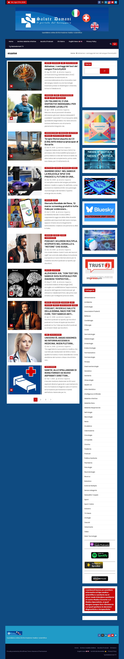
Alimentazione (89, 297)
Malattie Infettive (90, 398)
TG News (87, 513)
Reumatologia (66, 168)
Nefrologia (49, 135)
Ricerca (68, 135)
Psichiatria (88, 463)
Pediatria (57, 168)
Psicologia (88, 467)
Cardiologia (49, 95)
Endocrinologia (90, 348)
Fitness (56, 95)
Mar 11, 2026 (51, 212)
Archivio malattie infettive (26, 41)
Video (86, 532)
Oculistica (88, 426)
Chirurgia (87, 325)
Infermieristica (89, 389)
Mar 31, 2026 (51, 148)
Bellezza (87, 316)
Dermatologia (89, 334)
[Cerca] (104, 71)
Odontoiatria (89, 431)
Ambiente (88, 302)
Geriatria (48, 63)
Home (11, 41)
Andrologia (88, 307)
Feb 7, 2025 (51, 379)
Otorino (87, 444)
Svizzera (87, 509)
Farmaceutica (89, 353)
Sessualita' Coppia (91, 495)
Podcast (56, 235)
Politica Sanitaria (72, 63)
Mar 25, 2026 (51, 180)
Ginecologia (56, 302)
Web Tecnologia (60, 98)
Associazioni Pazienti (51, 133)
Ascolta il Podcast (46, 41)
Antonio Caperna (64, 72)
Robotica (87, 481)
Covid (86, 330)
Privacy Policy (91, 41)
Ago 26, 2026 (51, 72)
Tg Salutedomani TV (16, 46)
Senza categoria (90, 490)
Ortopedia (88, 440)
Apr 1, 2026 (51, 110)
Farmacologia (63, 133)
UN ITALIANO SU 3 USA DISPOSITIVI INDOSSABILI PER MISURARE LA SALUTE (60, 104)
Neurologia (56, 63)
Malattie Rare (73, 133)
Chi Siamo (61, 41)
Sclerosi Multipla (50, 238)
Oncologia (48, 305)
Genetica (87, 371)
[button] (110, 44)
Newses (34, 651)
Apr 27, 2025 (51, 317)
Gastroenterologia (91, 366)
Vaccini (87, 522)
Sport (52, 98)
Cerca (88, 64)
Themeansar (43, 651)
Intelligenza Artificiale (92, 394)
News (63, 63)
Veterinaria (88, 527)
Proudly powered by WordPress (17, 651)
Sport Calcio (89, 504)
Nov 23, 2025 (51, 250)
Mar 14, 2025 (51, 347)
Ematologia (88, 343)
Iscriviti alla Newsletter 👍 (98, 651)
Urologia (87, 518)
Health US (88, 385)
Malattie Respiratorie (66, 95)
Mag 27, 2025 (52, 282)
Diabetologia (89, 339)
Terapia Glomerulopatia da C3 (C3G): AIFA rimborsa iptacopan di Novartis (61, 142)
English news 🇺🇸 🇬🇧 (75, 41)
